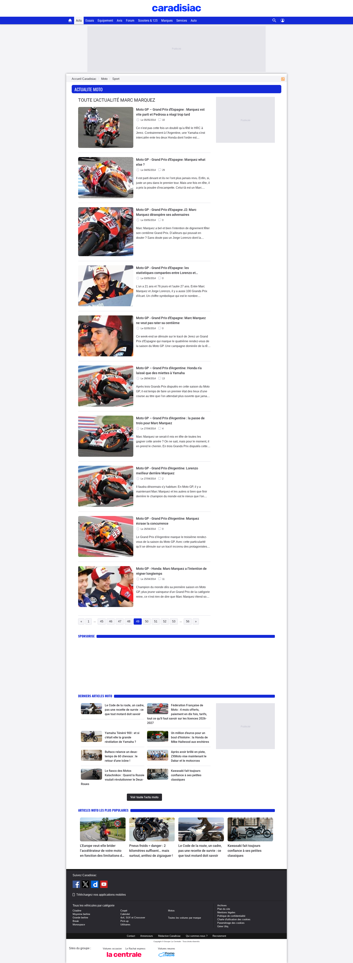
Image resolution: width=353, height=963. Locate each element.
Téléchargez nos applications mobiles (101, 894)
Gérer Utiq (222, 926)
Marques (167, 20)
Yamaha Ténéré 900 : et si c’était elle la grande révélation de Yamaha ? (122, 737)
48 (128, 621)
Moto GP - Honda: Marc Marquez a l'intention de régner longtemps (171, 571)
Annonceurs (146, 936)
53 (173, 621)
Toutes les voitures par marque (184, 917)
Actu (79, 20)
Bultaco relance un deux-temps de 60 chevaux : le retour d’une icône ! (121, 756)
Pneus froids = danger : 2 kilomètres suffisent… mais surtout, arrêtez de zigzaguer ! (151, 850)
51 (155, 621)
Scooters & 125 (148, 20)
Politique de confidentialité (231, 916)
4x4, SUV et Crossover (132, 917)
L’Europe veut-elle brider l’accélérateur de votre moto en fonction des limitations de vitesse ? (102, 851)
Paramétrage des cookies (231, 923)
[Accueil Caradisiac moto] (70, 20)
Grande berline (80, 917)
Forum (130, 20)
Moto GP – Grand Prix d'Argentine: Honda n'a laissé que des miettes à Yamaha (169, 370)
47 (119, 621)
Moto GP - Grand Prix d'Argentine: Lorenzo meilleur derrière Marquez (167, 470)
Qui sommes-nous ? (196, 936)
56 (187, 621)
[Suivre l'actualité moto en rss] (284, 79)
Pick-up (124, 921)
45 (101, 621)
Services (181, 20)
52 (164, 621)
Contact (131, 936)
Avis (119, 20)
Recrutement (219, 936)
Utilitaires (125, 924)
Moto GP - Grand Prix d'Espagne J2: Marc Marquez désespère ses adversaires (166, 212)
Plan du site (223, 909)
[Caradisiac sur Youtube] (104, 885)
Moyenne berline (81, 914)
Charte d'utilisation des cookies (233, 919)
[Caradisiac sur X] (86, 885)
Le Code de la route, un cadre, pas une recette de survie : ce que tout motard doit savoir (124, 710)
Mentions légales (226, 912)
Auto (194, 20)
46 (110, 621)
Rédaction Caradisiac (169, 936)
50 (146, 621)
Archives (222, 905)
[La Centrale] (124, 958)
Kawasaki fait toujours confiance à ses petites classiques (186, 775)
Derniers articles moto (95, 696)
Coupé (123, 910)
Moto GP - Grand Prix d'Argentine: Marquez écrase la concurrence (167, 521)
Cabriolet (125, 914)
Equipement (105, 20)
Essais (89, 20)
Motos (171, 910)
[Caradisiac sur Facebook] (77, 885)
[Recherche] (274, 20)
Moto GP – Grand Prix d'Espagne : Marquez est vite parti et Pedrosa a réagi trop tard (170, 112)
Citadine (77, 910)
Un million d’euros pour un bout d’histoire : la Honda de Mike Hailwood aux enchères (190, 737)
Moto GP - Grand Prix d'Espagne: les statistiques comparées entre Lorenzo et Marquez (166, 270)
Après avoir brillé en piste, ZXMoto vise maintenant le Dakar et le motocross (188, 756)
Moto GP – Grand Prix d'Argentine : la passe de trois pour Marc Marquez (170, 420)
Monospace (79, 924)
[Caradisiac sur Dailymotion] (95, 885)
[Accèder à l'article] (91, 708)
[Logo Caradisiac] (176, 14)
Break (76, 921)
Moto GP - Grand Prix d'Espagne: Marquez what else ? (170, 162)
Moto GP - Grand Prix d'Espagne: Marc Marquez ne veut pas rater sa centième (171, 320)
